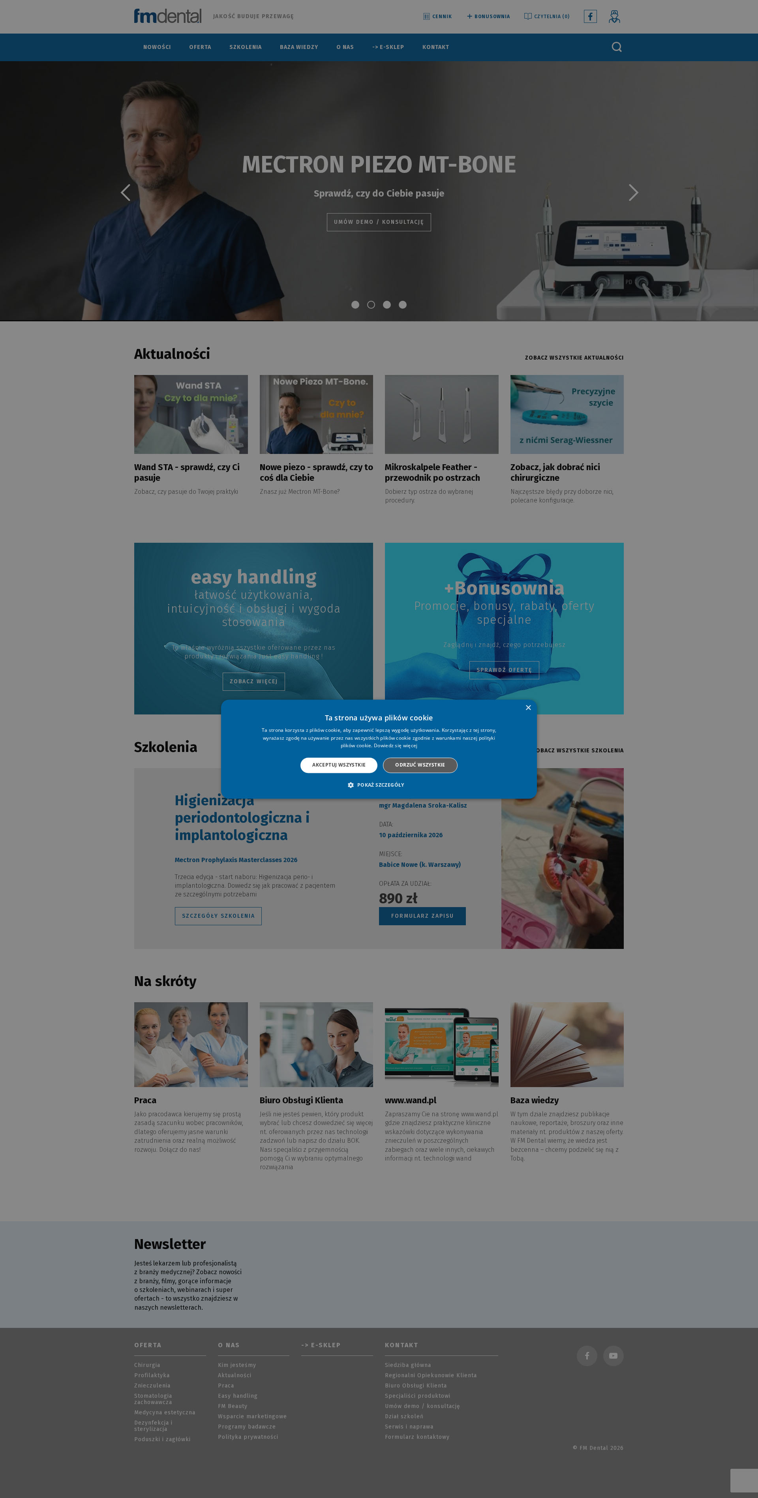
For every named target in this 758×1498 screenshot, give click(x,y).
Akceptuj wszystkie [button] (339, 765)
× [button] (528, 708)
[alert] (379, 749)
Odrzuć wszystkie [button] (420, 765)
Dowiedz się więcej (395, 745)
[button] (379, 785)
